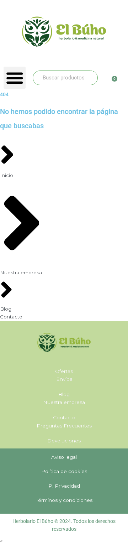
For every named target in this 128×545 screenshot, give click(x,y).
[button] (15, 78)
